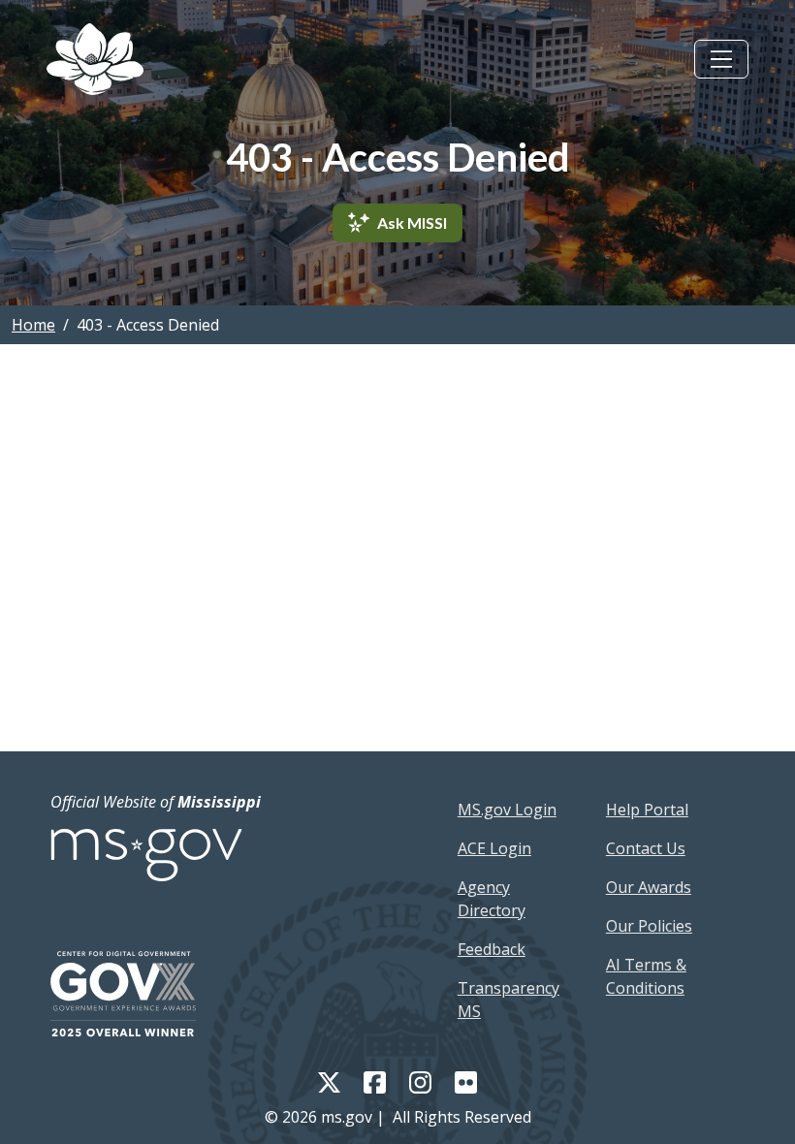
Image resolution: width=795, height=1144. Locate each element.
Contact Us (645, 848)
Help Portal (647, 809)
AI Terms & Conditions (646, 976)
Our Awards (648, 887)
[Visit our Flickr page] (466, 1081)
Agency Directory (491, 898)
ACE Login (494, 848)
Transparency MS (508, 999)
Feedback (491, 949)
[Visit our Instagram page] (420, 1081)
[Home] (95, 59)
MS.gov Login (507, 809)
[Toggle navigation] (721, 59)
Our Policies (649, 926)
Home (33, 324)
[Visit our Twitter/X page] (329, 1081)
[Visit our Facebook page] (375, 1081)
